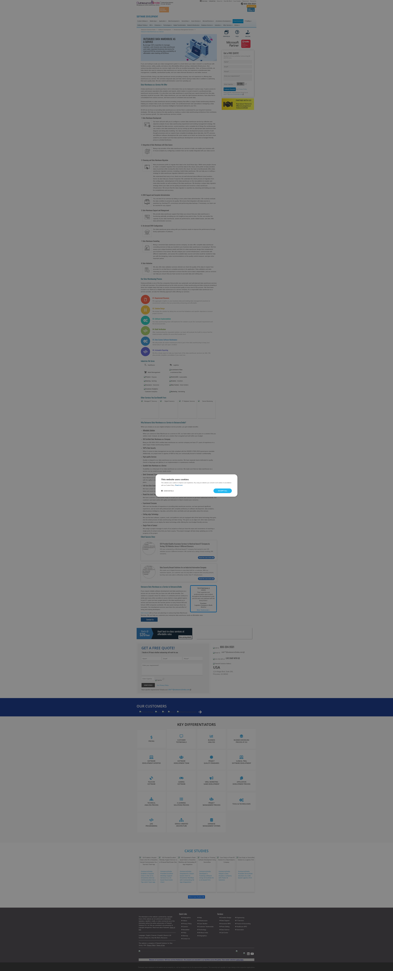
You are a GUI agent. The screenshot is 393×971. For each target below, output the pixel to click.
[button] (167, 491)
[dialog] (196, 485)
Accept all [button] (222, 491)
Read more (179, 485)
